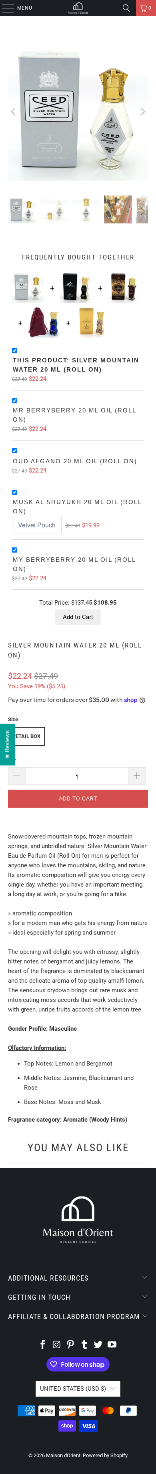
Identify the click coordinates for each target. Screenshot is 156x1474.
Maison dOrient (63, 1455)
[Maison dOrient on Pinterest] (71, 1345)
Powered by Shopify (105, 1455)
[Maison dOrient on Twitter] (98, 1345)
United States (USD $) (73, 1388)
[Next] (142, 111)
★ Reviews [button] (7, 744)
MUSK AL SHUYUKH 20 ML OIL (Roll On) (77, 507)
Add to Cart (78, 617)
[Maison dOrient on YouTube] (112, 1345)
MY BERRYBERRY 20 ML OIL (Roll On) (74, 564)
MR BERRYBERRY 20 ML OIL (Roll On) (74, 415)
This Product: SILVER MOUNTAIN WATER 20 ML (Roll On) (76, 365)
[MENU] (4, 8)
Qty (12, 760)
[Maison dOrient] (78, 8)
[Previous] (14, 111)
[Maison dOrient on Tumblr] (85, 1345)
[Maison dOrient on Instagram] (57, 1345)
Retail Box (26, 736)
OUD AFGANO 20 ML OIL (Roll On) (75, 461)
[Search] (126, 8)
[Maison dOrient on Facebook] (43, 1345)
